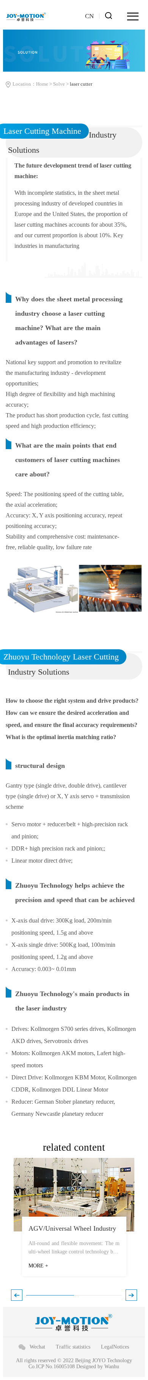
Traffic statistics (73, 1347)
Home (42, 84)
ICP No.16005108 (55, 1366)
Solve (59, 84)
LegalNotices (115, 1347)
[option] (74, 1221)
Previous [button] (16, 1295)
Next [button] (131, 1295)
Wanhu (111, 1366)
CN (89, 16)
